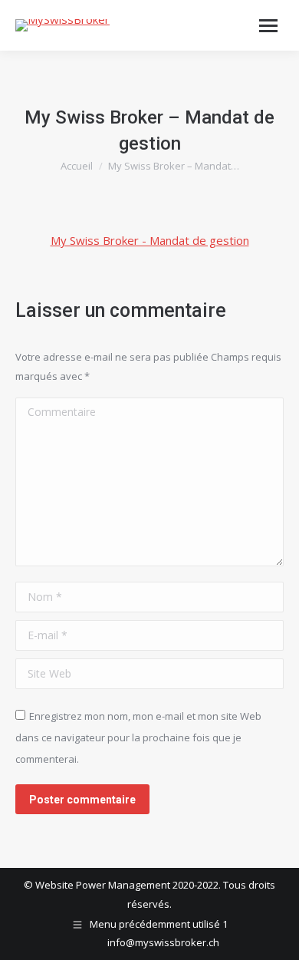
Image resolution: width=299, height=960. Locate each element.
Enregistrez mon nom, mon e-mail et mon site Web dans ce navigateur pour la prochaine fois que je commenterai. (138, 737)
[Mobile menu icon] (268, 26)
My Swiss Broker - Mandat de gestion (150, 240)
